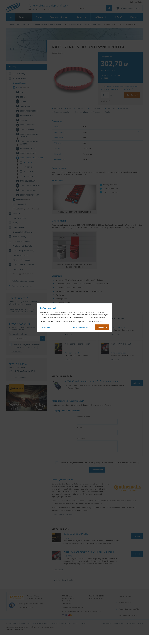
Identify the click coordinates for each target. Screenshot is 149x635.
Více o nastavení (100, 317)
